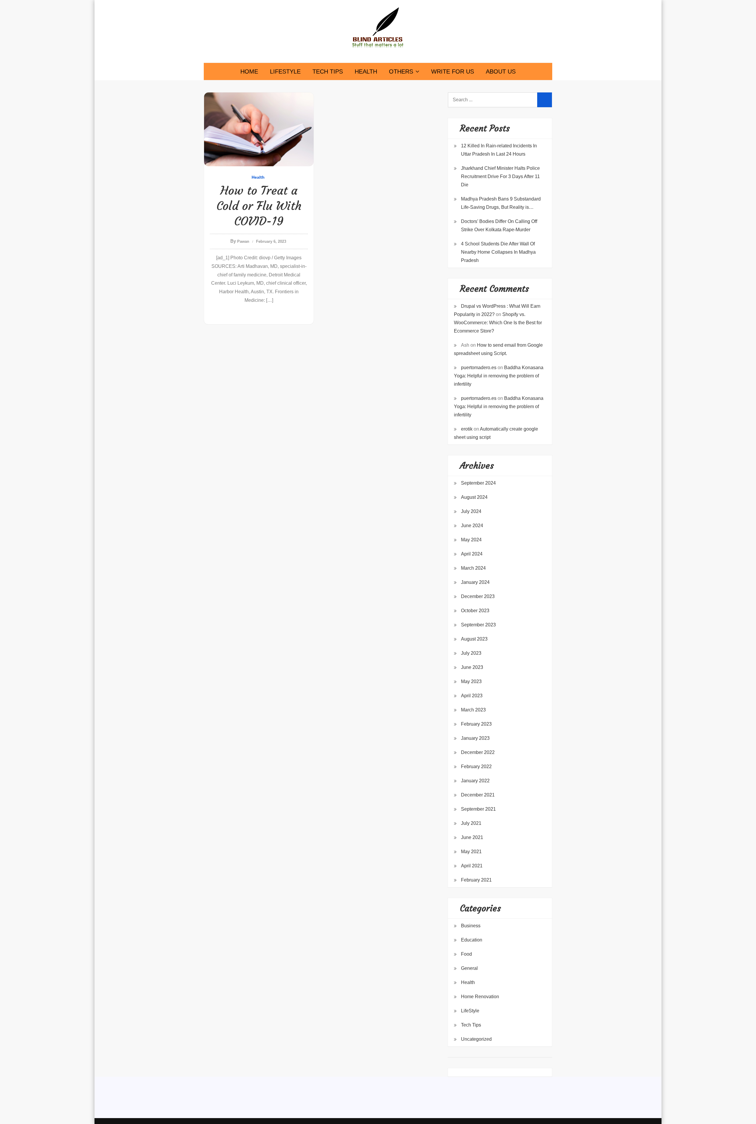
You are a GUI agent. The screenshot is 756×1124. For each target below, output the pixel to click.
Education (471, 939)
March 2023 (473, 709)
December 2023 (478, 596)
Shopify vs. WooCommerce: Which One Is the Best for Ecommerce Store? (498, 322)
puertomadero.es (478, 367)
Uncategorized (476, 1039)
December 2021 (478, 794)
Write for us (452, 71)
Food (466, 954)
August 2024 (474, 497)
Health (366, 71)
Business (470, 925)
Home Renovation (480, 996)
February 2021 (476, 879)
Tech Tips (327, 71)
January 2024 (475, 582)
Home (249, 71)
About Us (501, 71)
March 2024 (473, 568)
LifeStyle (285, 71)
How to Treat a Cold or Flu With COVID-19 (259, 206)
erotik (466, 428)
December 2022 (478, 752)
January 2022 (475, 780)
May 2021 (471, 851)
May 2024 (471, 539)
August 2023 (474, 638)
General (469, 968)
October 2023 (475, 610)
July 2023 (471, 653)
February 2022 (476, 766)
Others (401, 71)
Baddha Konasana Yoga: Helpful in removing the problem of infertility (498, 376)
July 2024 (471, 511)
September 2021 (478, 809)
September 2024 (478, 483)
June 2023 (472, 667)
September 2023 (478, 624)
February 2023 (476, 723)
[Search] (544, 99)
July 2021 (471, 823)
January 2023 (475, 738)
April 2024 (472, 553)
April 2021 (472, 865)
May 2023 (471, 681)
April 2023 (472, 695)
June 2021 (472, 837)
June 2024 (472, 525)
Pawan (243, 241)
